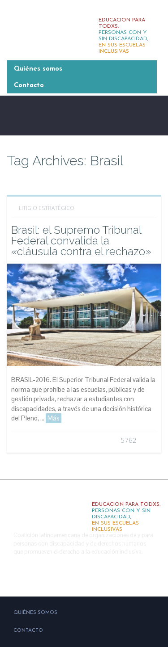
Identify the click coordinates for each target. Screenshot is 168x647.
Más (53, 418)
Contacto (29, 85)
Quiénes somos (38, 69)
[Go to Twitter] (30, 574)
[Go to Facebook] (11, 574)
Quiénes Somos (35, 612)
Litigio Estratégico (46, 208)
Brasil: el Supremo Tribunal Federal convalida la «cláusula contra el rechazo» (81, 240)
